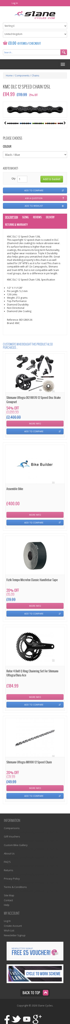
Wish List (9, 930)
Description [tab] (11, 217)
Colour (7, 146)
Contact (8, 900)
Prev (5, 123)
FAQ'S (7, 862)
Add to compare (33, 190)
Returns (8, 870)
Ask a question (33, 198)
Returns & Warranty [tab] (16, 224)
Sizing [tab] (25, 217)
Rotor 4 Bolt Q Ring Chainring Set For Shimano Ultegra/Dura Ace (32, 673)
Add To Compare (33, 431)
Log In (15, 3)
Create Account (13, 926)
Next (65, 123)
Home (9, 75)
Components (22, 75)
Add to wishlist (34, 205)
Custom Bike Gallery (16, 845)
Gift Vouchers (12, 836)
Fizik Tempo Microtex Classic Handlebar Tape (32, 580)
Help (6, 905)
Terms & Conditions (15, 887)
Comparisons (12, 828)
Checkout (35, 43)
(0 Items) (22, 43)
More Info (35, 423)
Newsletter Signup (14, 935)
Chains (35, 75)
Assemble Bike (14, 489)
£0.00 (12, 43)
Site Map (9, 895)
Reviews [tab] (37, 217)
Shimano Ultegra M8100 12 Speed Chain (29, 762)
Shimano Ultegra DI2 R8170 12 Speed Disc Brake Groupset (33, 400)
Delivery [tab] (50, 217)
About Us (9, 853)
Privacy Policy (12, 878)
